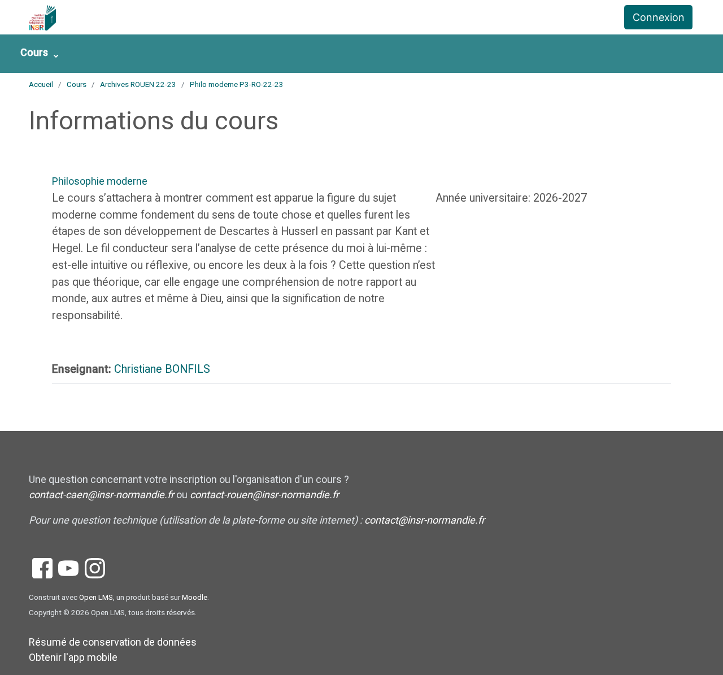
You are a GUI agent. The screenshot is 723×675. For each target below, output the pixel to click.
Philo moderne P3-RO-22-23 (237, 84)
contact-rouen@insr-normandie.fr (264, 494)
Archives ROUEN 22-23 (138, 84)
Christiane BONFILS (162, 369)
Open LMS (96, 597)
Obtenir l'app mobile (73, 657)
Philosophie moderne (99, 181)
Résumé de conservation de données (113, 642)
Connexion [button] (659, 17)
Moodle (194, 597)
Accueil (41, 84)
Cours (34, 52)
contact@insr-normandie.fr (424, 520)
